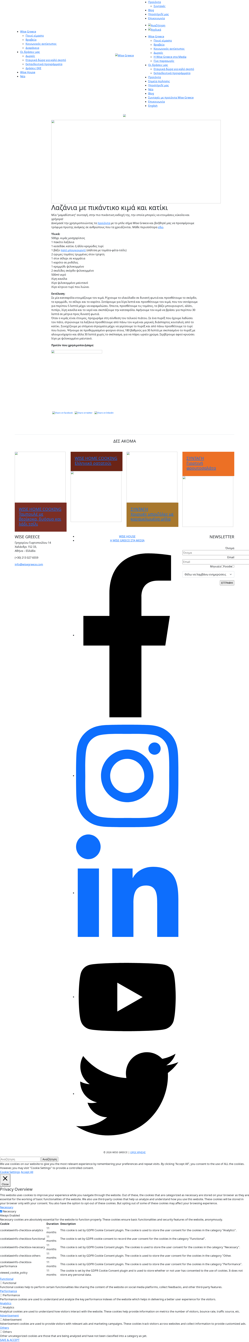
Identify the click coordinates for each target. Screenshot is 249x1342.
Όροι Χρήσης (138, 1152)
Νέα (22, 76)
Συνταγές (159, 6)
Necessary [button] (6, 1207)
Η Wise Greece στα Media (170, 57)
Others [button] (4, 1328)
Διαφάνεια (32, 48)
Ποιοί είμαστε (35, 35)
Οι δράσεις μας (30, 52)
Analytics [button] (5, 1303)
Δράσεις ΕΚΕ (33, 68)
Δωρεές (30, 56)
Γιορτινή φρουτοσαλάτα (201, 463)
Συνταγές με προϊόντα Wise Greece (171, 97)
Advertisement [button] (9, 1315)
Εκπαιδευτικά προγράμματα (44, 64)
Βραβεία (31, 40)
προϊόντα (104, 223)
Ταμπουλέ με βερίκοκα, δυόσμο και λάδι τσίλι (40, 516)
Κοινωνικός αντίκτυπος (41, 44)
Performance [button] (8, 1291)
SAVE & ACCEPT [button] (9, 1340)
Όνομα (229, 548)
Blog (151, 10)
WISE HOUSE (127, 536)
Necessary (9, 1211)
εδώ (160, 227)
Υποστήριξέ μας (158, 14)
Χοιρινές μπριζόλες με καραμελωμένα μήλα (152, 514)
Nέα (150, 89)
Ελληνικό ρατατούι (96, 460)
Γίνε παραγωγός (164, 61)
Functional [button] (6, 1279)
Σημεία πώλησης (159, 81)
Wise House (27, 72)
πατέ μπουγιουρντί (73, 250)
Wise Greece (28, 31)
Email (230, 557)
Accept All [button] (27, 1172)
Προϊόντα (154, 2)
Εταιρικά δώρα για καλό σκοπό (46, 60)
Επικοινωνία (156, 18)
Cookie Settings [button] (10, 1172)
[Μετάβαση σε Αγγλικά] (154, 29)
